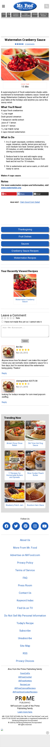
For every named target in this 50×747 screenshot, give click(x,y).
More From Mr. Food (25, 547)
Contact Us (25, 592)
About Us (25, 540)
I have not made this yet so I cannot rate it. (23, 322)
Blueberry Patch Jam (14, 505)
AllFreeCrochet (25, 677)
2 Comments (29, 44)
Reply (4, 373)
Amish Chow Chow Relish (14, 444)
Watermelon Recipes (25, 257)
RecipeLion (25, 684)
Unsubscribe (25, 638)
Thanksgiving (25, 229)
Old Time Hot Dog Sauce (35, 444)
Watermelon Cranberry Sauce (25, 301)
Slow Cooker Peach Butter (35, 474)
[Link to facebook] (6, 526)
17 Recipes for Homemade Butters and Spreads (14, 475)
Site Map (25, 645)
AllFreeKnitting (25, 681)
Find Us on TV (25, 608)
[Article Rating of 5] (19, 44)
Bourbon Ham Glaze (35, 505)
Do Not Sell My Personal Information (25, 615)
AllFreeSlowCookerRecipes (25, 692)
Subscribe (25, 630)
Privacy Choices (25, 660)
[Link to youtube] (44, 526)
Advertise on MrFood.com (25, 555)
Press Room (25, 585)
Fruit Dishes (25, 236)
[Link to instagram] (35, 526)
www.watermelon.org (11, 187)
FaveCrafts (25, 673)
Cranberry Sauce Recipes (25, 250)
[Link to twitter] (16, 526)
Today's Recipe (25, 623)
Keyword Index (25, 600)
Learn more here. (25, 712)
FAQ (25, 577)
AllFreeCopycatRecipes (25, 688)
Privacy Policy (25, 562)
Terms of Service (25, 570)
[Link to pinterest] (25, 526)
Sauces (25, 243)
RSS (25, 653)
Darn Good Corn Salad (30, 202)
